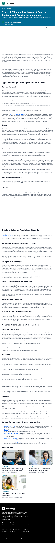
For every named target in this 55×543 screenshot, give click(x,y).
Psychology (4, 524)
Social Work (4, 529)
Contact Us (12, 531)
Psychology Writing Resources (10, 438)
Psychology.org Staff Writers (16, 22)
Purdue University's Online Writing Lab (16, 114)
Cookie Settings (49, 538)
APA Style (6, 429)
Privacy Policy (26, 529)
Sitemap (42, 538)
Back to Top (48, 27)
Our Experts (12, 527)
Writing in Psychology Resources (11, 433)
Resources (4, 531)
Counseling (4, 527)
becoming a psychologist (7, 235)
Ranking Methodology (15, 529)
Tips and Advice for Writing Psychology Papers (14, 442)
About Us (12, 524)
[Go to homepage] (8, 3)
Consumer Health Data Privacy (29, 527)
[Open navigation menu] (52, 3)
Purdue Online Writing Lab (9, 426)
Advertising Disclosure (28, 524)
